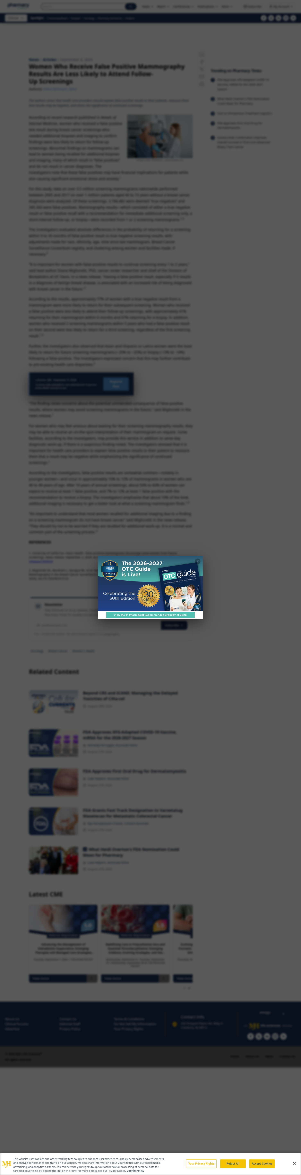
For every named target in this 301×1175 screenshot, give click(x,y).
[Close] (294, 1163)
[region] (150, 1164)
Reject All (232, 1163)
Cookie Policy (135, 1171)
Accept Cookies (262, 1163)
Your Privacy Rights (201, 1163)
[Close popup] (197, 561)
